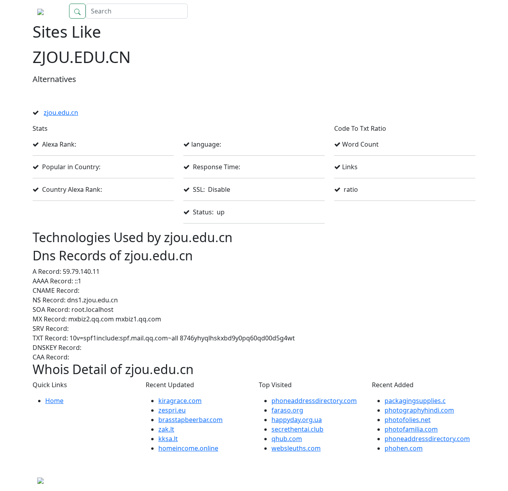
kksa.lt (168, 438)
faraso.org (287, 410)
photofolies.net (408, 419)
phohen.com (404, 448)
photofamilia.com (411, 429)
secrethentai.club (297, 429)
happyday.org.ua (296, 419)
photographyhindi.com (419, 410)
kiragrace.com (180, 400)
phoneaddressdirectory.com (314, 400)
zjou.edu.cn (61, 112)
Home (458, 11)
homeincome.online (188, 448)
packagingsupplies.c (415, 400)
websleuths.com (296, 448)
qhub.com (286, 438)
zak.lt (166, 429)
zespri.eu (172, 410)
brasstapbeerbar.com (190, 419)
